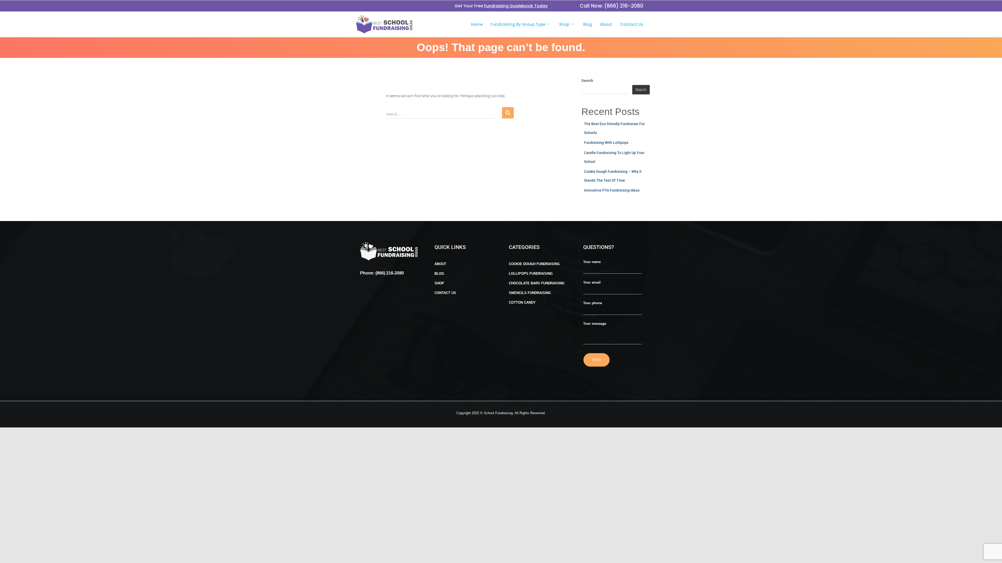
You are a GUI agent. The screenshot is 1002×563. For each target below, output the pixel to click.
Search (587, 80)
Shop (564, 24)
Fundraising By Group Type (518, 24)
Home (477, 24)
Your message (594, 324)
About (606, 24)
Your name (592, 262)
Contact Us (631, 24)
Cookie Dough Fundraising (534, 264)
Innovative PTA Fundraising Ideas (612, 190)
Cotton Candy (522, 302)
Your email (592, 282)
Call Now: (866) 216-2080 (611, 5)
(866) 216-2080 (389, 273)
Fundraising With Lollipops (606, 142)
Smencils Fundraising (530, 293)
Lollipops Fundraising (531, 274)
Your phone (592, 303)
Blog (587, 24)
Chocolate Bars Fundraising (536, 283)
